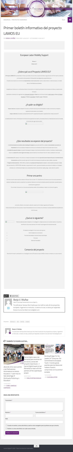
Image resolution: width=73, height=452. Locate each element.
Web (6, 419)
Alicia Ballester (52, 377)
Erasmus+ (7, 20)
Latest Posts (15, 296)
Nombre (8, 412)
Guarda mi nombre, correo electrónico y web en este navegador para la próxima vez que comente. (33, 425)
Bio (7, 296)
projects (27, 321)
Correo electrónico (40, 412)
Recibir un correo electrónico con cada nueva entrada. (21, 428)
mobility (22, 321)
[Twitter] (8, 308)
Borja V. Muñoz (10, 38)
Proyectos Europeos (19, 20)
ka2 (18, 321)
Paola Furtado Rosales (34, 378)
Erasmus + (12, 321)
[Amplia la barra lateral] (70, 20)
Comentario (8, 400)
